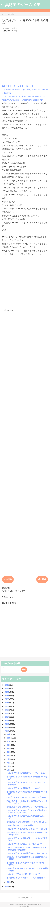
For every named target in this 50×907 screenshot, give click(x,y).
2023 (7, 696)
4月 (8, 763)
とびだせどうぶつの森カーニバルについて (24, 844)
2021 (7, 703)
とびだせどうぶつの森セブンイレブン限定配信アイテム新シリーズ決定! (26, 811)
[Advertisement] (25, 57)
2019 (7, 710)
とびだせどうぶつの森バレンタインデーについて (26, 829)
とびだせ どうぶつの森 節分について (23, 874)
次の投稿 (8, 579)
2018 (7, 713)
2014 (7, 728)
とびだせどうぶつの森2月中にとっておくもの (25, 773)
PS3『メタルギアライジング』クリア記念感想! (26, 797)
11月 (9, 738)
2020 (7, 706)
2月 (8, 770)
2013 (7, 731)
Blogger (29, 897)
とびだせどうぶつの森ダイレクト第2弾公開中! (25, 878)
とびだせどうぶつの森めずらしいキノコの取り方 (26, 807)
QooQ (29, 906)
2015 (7, 724)
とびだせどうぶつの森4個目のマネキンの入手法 (26, 822)
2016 (7, 721)
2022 (7, 699)
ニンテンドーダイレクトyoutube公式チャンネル (23, 96)
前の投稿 (42, 579)
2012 (7, 887)
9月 (8, 745)
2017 (7, 717)
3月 (8, 766)
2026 (7, 685)
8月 (8, 749)
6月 (8, 756)
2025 (7, 688)
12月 (9, 734)
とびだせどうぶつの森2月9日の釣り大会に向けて (26, 853)
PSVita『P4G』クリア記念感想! (19, 825)
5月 (8, 759)
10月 (9, 741)
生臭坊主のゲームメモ (21, 4)
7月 (8, 752)
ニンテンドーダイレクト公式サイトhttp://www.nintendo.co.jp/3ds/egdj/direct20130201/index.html (25, 89)
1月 (8, 882)
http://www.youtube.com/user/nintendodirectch (22, 100)
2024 (7, 692)
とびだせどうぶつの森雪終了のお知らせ (23, 788)
